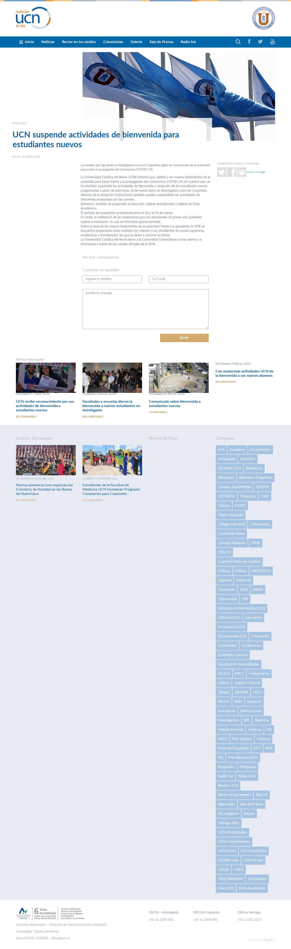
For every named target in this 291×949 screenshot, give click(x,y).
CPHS (255, 543)
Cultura (224, 571)
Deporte (224, 580)
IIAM (238, 701)
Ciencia (224, 505)
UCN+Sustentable (232, 832)
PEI (220, 757)
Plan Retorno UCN (243, 757)
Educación (253, 617)
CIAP (265, 496)
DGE (244, 589)
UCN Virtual (253, 860)
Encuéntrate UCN (232, 636)
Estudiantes (227, 645)
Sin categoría (228, 813)
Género (224, 692)
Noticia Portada (230, 729)
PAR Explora (242, 739)
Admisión (247, 459)
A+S (221, 449)
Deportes (243, 580)
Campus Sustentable (234, 487)
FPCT (239, 673)
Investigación (228, 720)
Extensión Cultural (233, 655)
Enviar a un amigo (256, 172)
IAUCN (223, 701)
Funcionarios (259, 673)
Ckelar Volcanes (230, 515)
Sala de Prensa (161, 42)
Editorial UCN (229, 617)
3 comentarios (158, 412)
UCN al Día (227, 851)
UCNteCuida (228, 860)
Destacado (226, 589)
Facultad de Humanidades (238, 664)
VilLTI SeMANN (230, 879)
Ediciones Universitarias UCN (241, 608)
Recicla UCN (228, 785)
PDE (269, 748)
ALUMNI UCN (229, 468)
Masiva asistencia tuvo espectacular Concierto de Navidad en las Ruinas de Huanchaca (44, 489)
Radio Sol (188, 42)
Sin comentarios (26, 417)
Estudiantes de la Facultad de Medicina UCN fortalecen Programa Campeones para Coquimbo (111, 489)
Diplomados (227, 599)
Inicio (29, 42)
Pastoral (263, 739)
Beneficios (254, 468)
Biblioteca (226, 477)
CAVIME (262, 487)
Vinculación (257, 879)
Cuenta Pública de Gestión (239, 561)
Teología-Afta (228, 823)
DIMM (258, 589)
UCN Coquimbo (253, 851)
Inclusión (254, 701)
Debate (241, 571)
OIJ (269, 729)
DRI (245, 599)
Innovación (227, 711)
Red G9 (262, 795)
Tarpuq (249, 813)
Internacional (251, 711)
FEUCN (224, 673)
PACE (222, 739)
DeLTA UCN (261, 571)
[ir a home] (33, 18)
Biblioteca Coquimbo (255, 477)
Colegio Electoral (231, 524)
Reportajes (226, 804)
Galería (136, 42)
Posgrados (226, 767)
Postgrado (248, 767)
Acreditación (260, 449)
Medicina (261, 720)
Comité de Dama (231, 533)
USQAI (223, 869)
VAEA (238, 869)
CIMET (240, 505)
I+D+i (257, 692)
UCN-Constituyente (234, 841)
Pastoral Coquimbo (233, 748)
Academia (237, 449)
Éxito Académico (252, 888)
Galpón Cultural (247, 683)
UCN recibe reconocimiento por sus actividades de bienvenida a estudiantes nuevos (45, 406)
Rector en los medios (79, 42)
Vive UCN (226, 888)
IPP (246, 720)
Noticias (48, 42)
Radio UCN (247, 776)
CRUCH (224, 552)
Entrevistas (260, 636)
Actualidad (226, 459)
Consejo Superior (232, 543)
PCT (257, 748)
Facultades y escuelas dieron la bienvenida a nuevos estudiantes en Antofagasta (111, 406)
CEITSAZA (226, 496)
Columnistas (113, 42)
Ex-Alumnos (251, 645)
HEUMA (241, 692)
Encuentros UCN (231, 627)
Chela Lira (248, 496)
